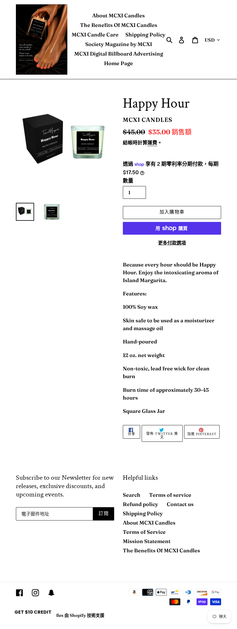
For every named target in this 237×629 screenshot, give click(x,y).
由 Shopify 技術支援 (84, 615)
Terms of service (170, 495)
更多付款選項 (172, 243)
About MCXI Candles (149, 522)
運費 (152, 142)
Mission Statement (147, 541)
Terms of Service (144, 532)
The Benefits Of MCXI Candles (161, 550)
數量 (128, 180)
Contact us (180, 504)
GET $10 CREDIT (32, 612)
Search (131, 495)
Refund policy (140, 504)
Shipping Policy (143, 513)
